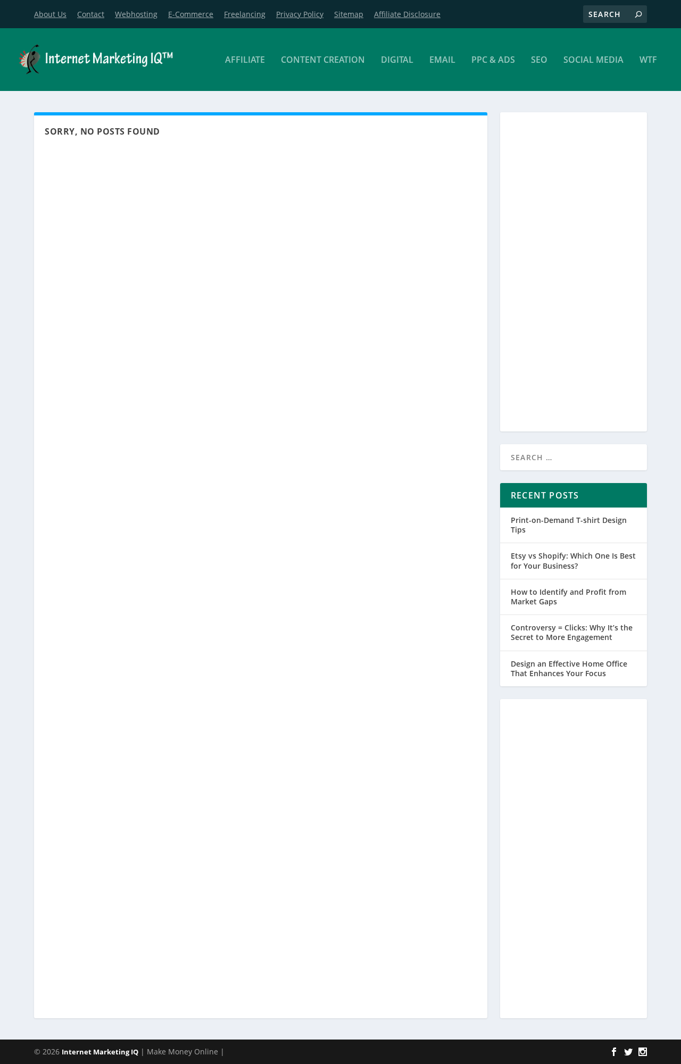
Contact (90, 14)
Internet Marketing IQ (100, 1052)
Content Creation (323, 60)
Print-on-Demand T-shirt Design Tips (569, 525)
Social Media (593, 60)
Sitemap (348, 14)
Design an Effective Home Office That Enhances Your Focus (569, 668)
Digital (397, 60)
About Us (50, 14)
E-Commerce (190, 14)
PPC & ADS (493, 60)
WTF (648, 60)
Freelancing (244, 14)
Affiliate (245, 60)
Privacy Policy (299, 14)
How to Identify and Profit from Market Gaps (568, 596)
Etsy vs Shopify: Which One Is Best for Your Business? (573, 560)
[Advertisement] (573, 271)
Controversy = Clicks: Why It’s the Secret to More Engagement (572, 632)
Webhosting (136, 14)
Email (442, 60)
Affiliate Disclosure (407, 14)
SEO (539, 60)
